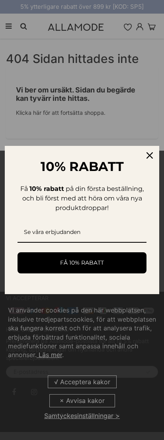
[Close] (149, 155)
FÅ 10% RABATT (82, 262)
